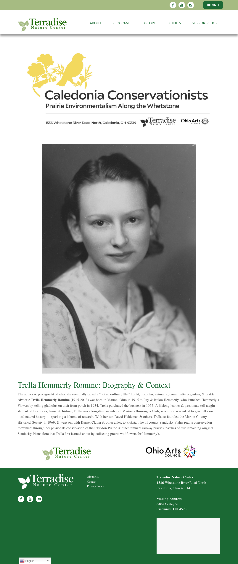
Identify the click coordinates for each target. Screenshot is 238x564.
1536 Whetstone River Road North (181, 482)
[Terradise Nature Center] (49, 23)
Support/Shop (205, 23)
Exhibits (174, 23)
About (96, 23)
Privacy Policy (95, 486)
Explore (148, 23)
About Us (93, 477)
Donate (213, 5)
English (29, 561)
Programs (121, 23)
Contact (91, 481)
